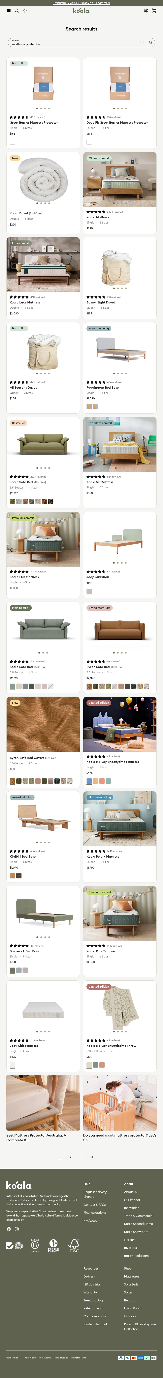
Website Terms (45, 1357)
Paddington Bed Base (102, 387)
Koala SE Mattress (99, 482)
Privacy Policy (30, 1357)
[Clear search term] (142, 42)
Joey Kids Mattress (24, 1046)
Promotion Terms (78, 1357)
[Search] (150, 42)
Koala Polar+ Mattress (102, 856)
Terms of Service (61, 1357)
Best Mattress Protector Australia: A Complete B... (36, 1137)
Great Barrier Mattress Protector (34, 122)
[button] (8, 10)
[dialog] (8, 10)
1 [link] (60, 1157)
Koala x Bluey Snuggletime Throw (111, 1046)
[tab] (37, 108)
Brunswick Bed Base (24, 951)
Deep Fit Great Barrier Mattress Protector (117, 122)
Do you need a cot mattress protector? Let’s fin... (119, 1137)
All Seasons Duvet (23, 387)
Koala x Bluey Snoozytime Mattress (112, 762)
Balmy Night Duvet (100, 302)
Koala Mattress (97, 217)
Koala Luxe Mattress (25, 302)
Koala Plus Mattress (24, 577)
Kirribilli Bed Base (23, 856)
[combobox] (81, 42)
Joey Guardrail (97, 577)
